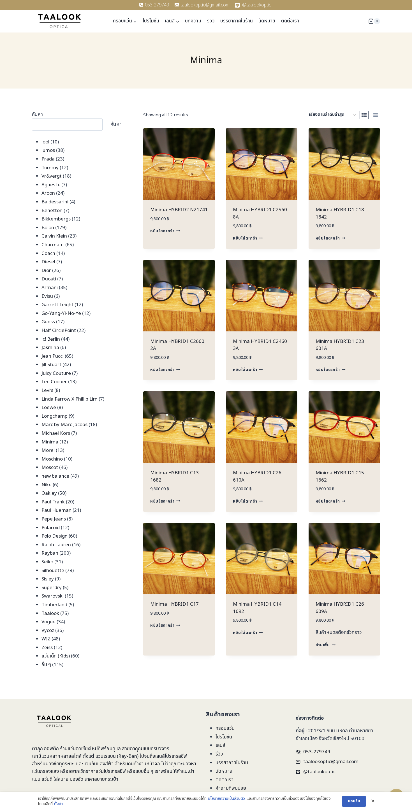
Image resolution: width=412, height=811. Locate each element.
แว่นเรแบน (105, 756)
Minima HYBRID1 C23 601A (340, 345)
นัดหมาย (266, 21)
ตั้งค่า (58, 804)
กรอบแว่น (225, 728)
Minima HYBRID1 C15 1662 (340, 476)
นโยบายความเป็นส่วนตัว (226, 798)
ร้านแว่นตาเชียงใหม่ (79, 748)
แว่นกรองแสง (45, 771)
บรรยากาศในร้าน (236, 21)
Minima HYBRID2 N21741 (179, 209)
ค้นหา (37, 114)
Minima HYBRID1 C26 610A (257, 476)
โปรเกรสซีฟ (176, 756)
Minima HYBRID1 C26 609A (340, 608)
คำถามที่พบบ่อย (231, 788)
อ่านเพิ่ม (323, 645)
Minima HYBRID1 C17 (174, 604)
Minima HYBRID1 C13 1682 (174, 476)
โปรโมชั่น (151, 21)
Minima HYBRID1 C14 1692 (257, 608)
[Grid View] (364, 115)
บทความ (193, 21)
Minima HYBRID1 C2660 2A (177, 345)
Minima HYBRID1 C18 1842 (340, 213)
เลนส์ (220, 745)
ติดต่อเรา (290, 21)
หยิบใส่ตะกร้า (162, 231)
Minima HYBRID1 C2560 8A (260, 213)
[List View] (375, 115)
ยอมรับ (354, 801)
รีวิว (211, 21)
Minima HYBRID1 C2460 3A (260, 345)
